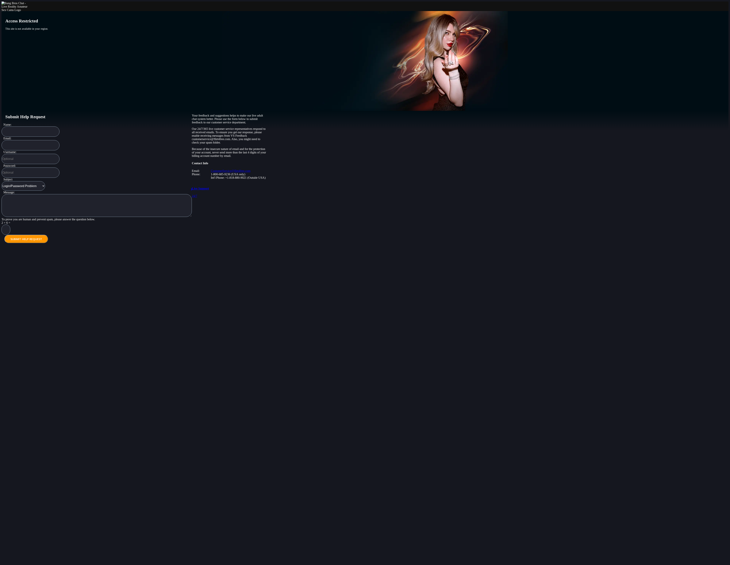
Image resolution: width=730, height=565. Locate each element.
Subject (7, 179)
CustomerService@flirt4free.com (230, 170)
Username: (9, 152)
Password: (9, 165)
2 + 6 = (6, 222)
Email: (7, 138)
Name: (7, 124)
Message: (9, 192)
